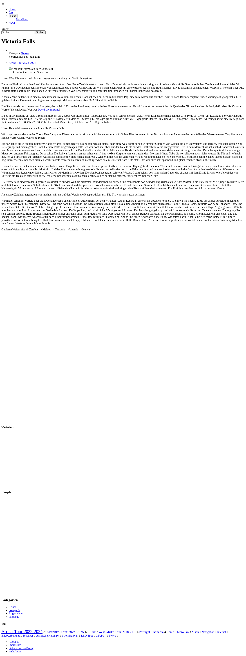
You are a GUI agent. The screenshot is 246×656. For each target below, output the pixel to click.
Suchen (40, 32)
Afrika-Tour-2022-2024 (22, 62)
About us (14, 641)
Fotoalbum (22, 19)
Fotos (13, 16)
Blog (11, 12)
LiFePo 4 (101, 635)
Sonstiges (28, 635)
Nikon (195, 631)
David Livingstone (48, 109)
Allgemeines (16, 613)
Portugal (144, 632)
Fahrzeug (14, 616)
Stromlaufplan (70, 635)
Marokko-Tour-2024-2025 (65, 632)
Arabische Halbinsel (47, 635)
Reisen (25, 53)
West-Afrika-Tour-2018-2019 (117, 632)
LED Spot (87, 635)
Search (5, 28)
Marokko (183, 632)
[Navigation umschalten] (2, 4)
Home (12, 9)
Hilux (92, 632)
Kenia (170, 632)
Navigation (208, 631)
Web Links (15, 651)
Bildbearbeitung (10, 635)
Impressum (15, 644)
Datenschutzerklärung (21, 648)
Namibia (158, 632)
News (12, 22)
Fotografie (14, 610)
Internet (221, 631)
